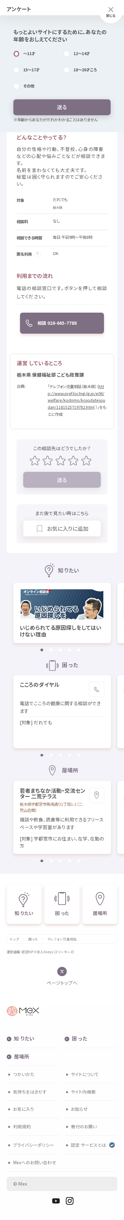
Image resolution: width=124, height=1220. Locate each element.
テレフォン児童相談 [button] (62, 939)
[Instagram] (69, 1201)
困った (33, 939)
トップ (14, 939)
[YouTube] (56, 1201)
